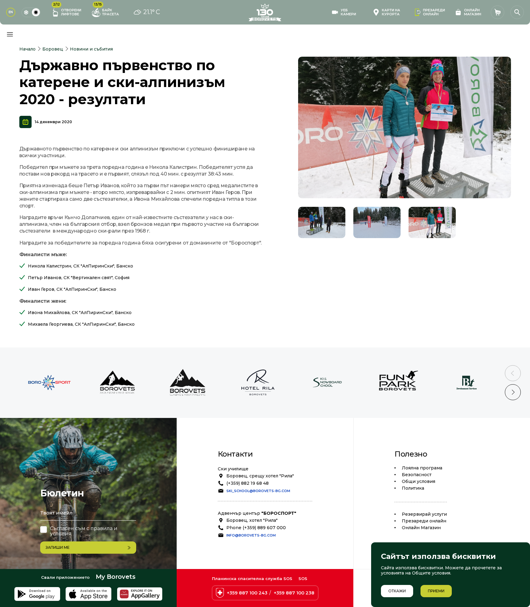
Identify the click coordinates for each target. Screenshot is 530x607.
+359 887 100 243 (247, 593)
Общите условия (431, 573)
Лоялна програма (422, 468)
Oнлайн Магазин (421, 527)
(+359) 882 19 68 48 (247, 483)
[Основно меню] (10, 34)
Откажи (397, 591)
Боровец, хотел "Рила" (252, 520)
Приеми (436, 591)
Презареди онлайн (424, 521)
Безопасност (417, 474)
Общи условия (418, 481)
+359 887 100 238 (294, 593)
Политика (413, 488)
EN (11, 12)
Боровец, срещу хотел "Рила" (260, 476)
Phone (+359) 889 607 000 (256, 527)
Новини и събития (91, 49)
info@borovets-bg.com (251, 535)
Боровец (52, 49)
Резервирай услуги (424, 514)
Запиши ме (58, 547)
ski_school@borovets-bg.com (258, 491)
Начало (27, 49)
